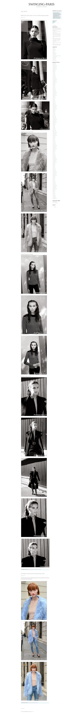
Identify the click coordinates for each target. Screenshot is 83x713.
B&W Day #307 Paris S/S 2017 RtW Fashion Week (35, 15)
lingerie (54, 51)
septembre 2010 (55, 188)
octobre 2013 (54, 147)
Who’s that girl (54, 60)
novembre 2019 (55, 66)
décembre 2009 (55, 198)
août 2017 (54, 96)
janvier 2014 (54, 144)
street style (39, 569)
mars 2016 (54, 115)
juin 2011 (54, 178)
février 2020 (54, 63)
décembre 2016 (55, 105)
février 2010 (54, 196)
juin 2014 (54, 138)
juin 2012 (54, 165)
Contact (54, 25)
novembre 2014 (55, 133)
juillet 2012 (54, 164)
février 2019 (54, 76)
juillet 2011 (54, 177)
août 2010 (54, 189)
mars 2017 (54, 102)
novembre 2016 (55, 106)
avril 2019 (54, 74)
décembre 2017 (55, 92)
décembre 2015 (55, 118)
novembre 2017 (55, 93)
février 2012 (54, 169)
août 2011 (54, 176)
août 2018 (54, 83)
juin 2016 (54, 112)
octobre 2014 (54, 134)
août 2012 (54, 163)
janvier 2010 (54, 197)
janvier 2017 (54, 104)
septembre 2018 (55, 82)
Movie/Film (54, 52)
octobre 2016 (54, 107)
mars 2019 (54, 75)
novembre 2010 (55, 186)
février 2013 (54, 156)
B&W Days (54, 49)
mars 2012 (54, 168)
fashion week (54, 50)
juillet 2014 (54, 137)
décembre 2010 (55, 185)
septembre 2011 (55, 175)
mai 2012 (54, 166)
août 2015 (54, 123)
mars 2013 (54, 155)
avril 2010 (54, 194)
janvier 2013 (54, 157)
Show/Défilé (36, 569)
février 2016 (54, 116)
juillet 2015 (54, 124)
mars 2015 (54, 128)
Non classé (54, 54)
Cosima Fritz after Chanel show (57, 35)
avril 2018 (54, 87)
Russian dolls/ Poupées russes (57, 55)
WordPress (33, 711)
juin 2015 (54, 125)
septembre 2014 (55, 135)
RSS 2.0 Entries (55, 201)
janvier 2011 (54, 184)
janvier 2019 (54, 77)
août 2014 (54, 136)
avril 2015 (54, 127)
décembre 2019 (55, 65)
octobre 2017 (54, 94)
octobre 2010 (54, 187)
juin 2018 (54, 85)
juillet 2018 (54, 84)
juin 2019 (54, 72)
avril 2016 (54, 114)
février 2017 (54, 103)
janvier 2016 (54, 117)
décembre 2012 (55, 158)
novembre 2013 (55, 146)
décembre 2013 (55, 145)
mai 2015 (54, 126)
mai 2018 (54, 86)
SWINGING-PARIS (41, 4)
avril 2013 (54, 154)
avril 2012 (54, 167)
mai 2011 (54, 179)
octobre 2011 (54, 174)
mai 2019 (54, 73)
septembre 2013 (55, 148)
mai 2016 (54, 113)
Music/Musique (55, 53)
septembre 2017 (55, 95)
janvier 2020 (54, 64)
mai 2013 (54, 153)
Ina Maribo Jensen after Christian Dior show (33, 573)
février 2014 (54, 143)
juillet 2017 (54, 97)
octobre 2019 (54, 67)
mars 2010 (54, 195)
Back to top (22, 708)
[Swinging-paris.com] (55, 23)
